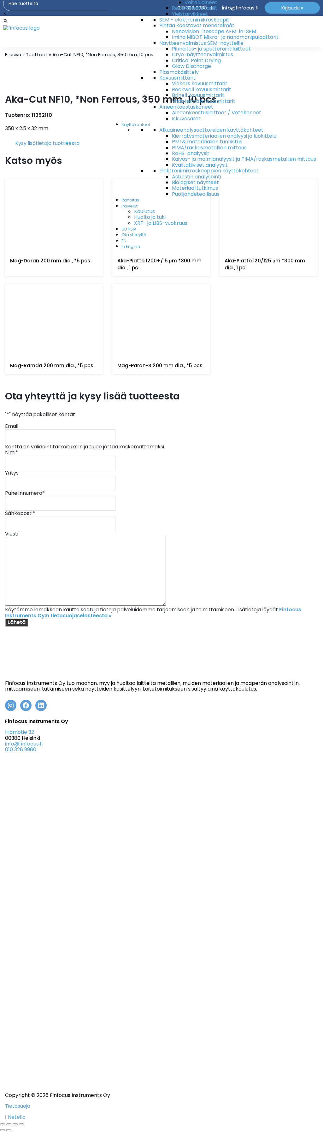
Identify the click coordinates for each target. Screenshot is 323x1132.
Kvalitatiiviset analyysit (200, 165)
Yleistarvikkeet (190, 14)
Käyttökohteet (135, 125)
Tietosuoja (17, 1106)
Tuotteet (37, 54)
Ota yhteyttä (133, 235)
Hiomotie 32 (19, 732)
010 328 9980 (20, 749)
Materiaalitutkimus (195, 188)
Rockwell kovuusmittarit (201, 89)
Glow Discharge (191, 66)
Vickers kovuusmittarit (199, 83)
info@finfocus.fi (24, 743)
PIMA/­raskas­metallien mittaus (209, 147)
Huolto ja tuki (150, 217)
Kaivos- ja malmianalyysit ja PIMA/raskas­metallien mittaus (244, 159)
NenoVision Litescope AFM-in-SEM (214, 31)
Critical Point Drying (196, 60)
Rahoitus (130, 200)
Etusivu (13, 54)
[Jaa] (15, 1124)
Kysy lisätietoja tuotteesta (47, 143)
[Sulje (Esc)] (21, 1124)
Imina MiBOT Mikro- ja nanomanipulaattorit (225, 37)
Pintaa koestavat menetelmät (196, 25)
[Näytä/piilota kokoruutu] (8, 1124)
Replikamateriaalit (194, 8)
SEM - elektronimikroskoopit (194, 19)
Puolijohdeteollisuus (196, 194)
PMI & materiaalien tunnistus (207, 141)
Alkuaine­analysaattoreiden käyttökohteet (211, 130)
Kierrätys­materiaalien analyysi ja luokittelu (224, 136)
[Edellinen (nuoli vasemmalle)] (2, 1130)
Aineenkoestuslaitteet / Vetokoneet (216, 112)
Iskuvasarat (186, 118)
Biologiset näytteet (195, 182)
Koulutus (144, 211)
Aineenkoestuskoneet (186, 107)
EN (123, 241)
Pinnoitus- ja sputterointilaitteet (211, 48)
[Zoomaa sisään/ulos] (2, 1124)
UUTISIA (129, 229)
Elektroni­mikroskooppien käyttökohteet (209, 170)
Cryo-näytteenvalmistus (202, 54)
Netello (17, 1117)
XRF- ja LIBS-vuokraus (160, 223)
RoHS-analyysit (190, 153)
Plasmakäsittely (179, 72)
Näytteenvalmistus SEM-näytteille (201, 43)
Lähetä (17, 622)
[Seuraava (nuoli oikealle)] (8, 1130)
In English (130, 246)
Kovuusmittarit (177, 77)
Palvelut (129, 206)
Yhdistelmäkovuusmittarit (203, 101)
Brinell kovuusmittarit (198, 95)
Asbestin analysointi (196, 176)
